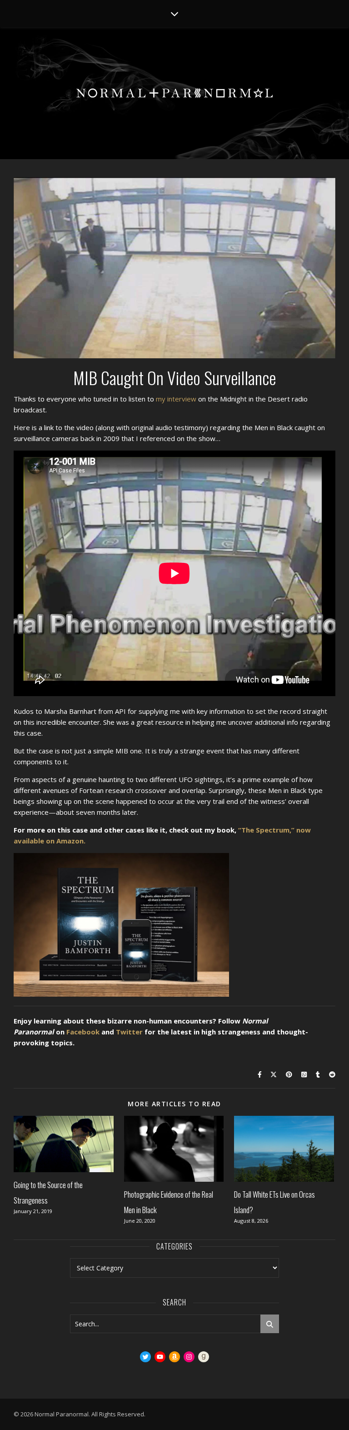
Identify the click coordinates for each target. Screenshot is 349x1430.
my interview (176, 398)
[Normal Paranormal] (174, 93)
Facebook (83, 1031)
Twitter (129, 1031)
